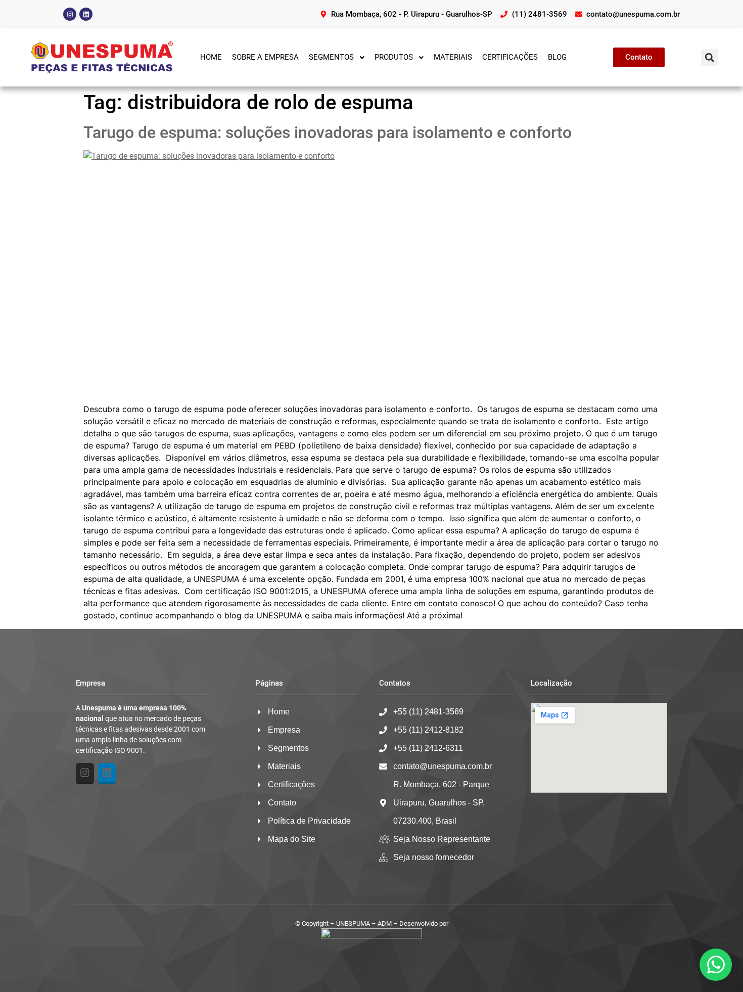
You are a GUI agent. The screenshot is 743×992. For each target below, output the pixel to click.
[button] (709, 57)
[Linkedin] (85, 14)
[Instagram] (69, 14)
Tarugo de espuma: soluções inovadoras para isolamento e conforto (327, 132)
